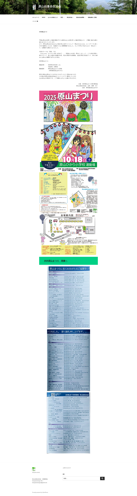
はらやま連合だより (53, 17)
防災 (62, 17)
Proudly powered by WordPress (40, 492)
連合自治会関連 (80, 17)
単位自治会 (69, 17)
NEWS (43, 17)
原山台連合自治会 (49, 6)
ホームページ (36, 17)
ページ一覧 (35, 21)
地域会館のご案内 (92, 17)
